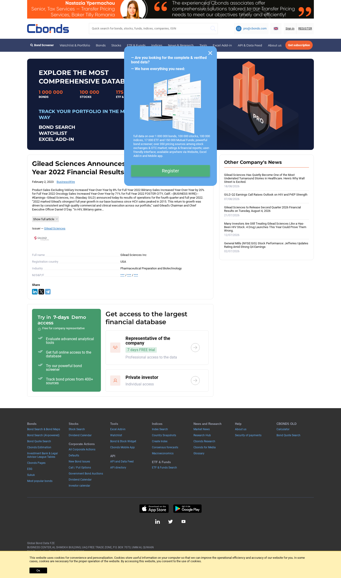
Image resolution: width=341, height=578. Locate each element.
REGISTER (305, 28)
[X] (41, 291)
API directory (118, 467)
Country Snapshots (164, 435)
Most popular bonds (39, 481)
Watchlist (116, 435)
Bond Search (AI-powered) (43, 435)
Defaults (74, 455)
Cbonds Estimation (39, 447)
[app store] (153, 508)
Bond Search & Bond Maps (43, 429)
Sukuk (31, 475)
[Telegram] (48, 291)
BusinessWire (66, 182)
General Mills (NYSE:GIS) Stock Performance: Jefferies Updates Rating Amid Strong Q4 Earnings (266, 247)
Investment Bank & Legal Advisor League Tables (42, 455)
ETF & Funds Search (164, 467)
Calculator (283, 429)
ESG (29, 469)
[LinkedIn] (35, 291)
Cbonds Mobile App (122, 447)
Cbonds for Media (204, 447)
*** (122, 275)
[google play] (187, 508)
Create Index (159, 441)
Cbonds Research (204, 441)
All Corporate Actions (82, 449)
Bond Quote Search (39, 441)
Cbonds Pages (36, 463)
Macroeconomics (163, 453)
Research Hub (202, 435)
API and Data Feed (122, 461)
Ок (38, 570)
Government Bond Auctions (86, 473)
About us (274, 45)
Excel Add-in (222, 45)
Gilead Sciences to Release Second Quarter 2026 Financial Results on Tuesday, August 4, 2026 (262, 211)
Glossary (198, 453)
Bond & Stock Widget (123, 441)
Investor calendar (79, 485)
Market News (201, 429)
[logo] (48, 28)
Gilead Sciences (54, 228)
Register (170, 171)
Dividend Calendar (80, 435)
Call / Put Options (80, 467)
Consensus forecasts (165, 447)
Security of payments (248, 435)
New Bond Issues (79, 461)
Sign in (290, 28)
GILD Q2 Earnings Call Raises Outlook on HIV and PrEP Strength (265, 197)
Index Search (160, 429)
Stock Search (77, 429)
